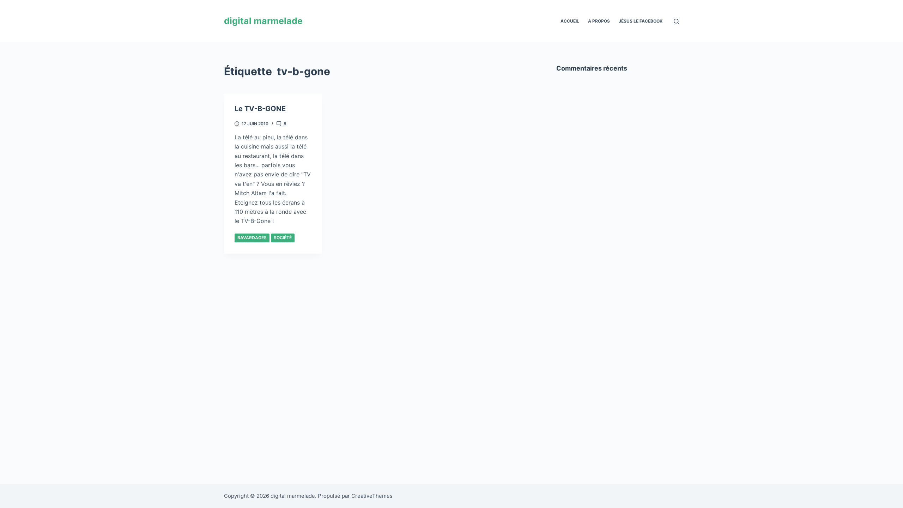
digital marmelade (263, 21)
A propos (599, 21)
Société (283, 237)
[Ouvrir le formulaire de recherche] (676, 21)
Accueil (569, 21)
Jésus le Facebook (640, 21)
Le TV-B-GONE (260, 108)
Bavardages (252, 237)
